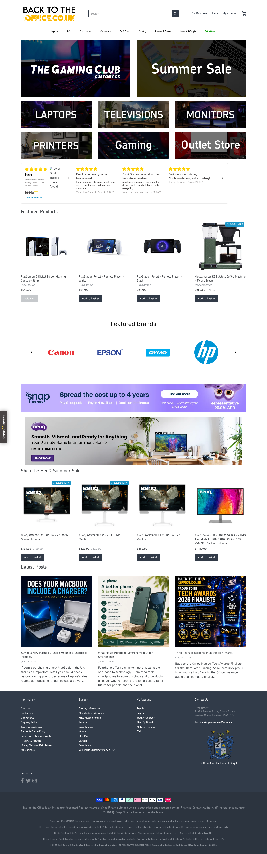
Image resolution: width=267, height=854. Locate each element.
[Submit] (175, 13)
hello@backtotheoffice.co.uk (217, 722)
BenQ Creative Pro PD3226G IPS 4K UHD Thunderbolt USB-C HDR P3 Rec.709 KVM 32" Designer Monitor (220, 539)
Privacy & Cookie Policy (33, 731)
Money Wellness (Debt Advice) (36, 745)
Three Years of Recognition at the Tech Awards (204, 653)
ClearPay (83, 736)
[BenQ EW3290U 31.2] (162, 505)
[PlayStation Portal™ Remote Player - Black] (162, 246)
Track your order (145, 718)
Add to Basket (90, 298)
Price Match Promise (90, 718)
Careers (83, 741)
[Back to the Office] (49, 13)
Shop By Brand (145, 722)
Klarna (82, 731)
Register (141, 713)
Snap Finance (86, 727)
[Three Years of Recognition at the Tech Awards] (210, 611)
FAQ (139, 731)
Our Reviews (27, 718)
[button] (32, 352)
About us (26, 708)
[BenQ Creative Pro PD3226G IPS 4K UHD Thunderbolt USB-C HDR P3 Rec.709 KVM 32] (220, 505)
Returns (83, 722)
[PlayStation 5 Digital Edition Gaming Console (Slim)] (46, 246)
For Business (199, 13)
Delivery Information (90, 708)
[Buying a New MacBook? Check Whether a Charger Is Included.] (56, 611)
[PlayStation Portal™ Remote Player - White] (104, 246)
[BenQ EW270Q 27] (46, 505)
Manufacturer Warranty (91, 713)
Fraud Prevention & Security (36, 736)
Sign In (140, 708)
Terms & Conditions (31, 727)
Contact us (27, 713)
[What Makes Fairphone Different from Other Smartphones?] (133, 611)
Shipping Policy (29, 722)
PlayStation (28, 285)
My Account (230, 13)
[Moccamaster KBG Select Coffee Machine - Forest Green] (220, 246)
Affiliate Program (146, 727)
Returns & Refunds (31, 741)
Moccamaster (203, 285)
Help (215, 13)
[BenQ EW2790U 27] (104, 505)
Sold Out (29, 298)
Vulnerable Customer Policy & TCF (97, 750)
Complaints (85, 745)
